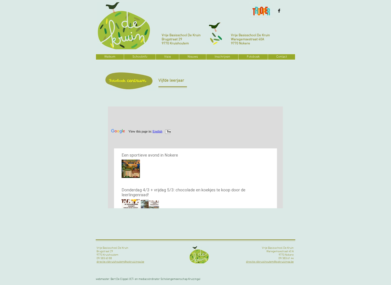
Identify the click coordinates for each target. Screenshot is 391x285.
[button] (140, 57)
